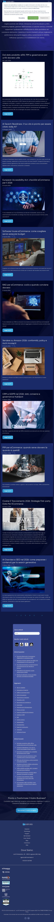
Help (27, 845)
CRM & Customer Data (23, 692)
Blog (27, 840)
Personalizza (22, 17)
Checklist (19, 729)
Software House (21, 732)
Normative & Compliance (24, 702)
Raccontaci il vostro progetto (27, 810)
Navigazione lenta (44, 17)
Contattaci (27, 842)
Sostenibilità (20, 722)
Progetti (27, 833)
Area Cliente (27, 838)
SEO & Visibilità (21, 687)
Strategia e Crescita (22, 690)
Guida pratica (21, 719)
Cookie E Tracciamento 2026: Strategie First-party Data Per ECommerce (25, 778)
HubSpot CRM (21, 714)
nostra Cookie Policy (34, 8)
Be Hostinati (27, 835)
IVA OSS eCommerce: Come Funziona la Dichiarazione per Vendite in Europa (27, 666)
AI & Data (19, 705)
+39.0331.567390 (27, 860)
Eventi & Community (22, 727)
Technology (27, 831)
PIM (18, 717)
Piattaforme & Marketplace (24, 707)
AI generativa (20, 724)
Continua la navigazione (33, 17)
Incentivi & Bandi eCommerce (25, 712)
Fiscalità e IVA (20, 700)
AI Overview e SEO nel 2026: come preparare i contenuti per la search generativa (26, 784)
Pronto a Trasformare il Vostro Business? (27, 798)
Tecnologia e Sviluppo (23, 697)
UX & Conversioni (21, 695)
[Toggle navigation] (49, 1)
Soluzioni (27, 829)
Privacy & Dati (21, 710)
